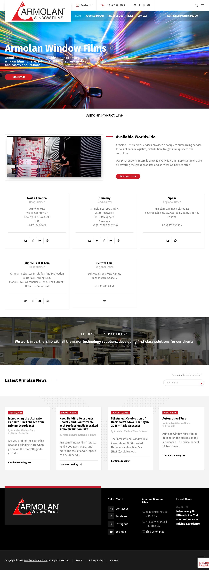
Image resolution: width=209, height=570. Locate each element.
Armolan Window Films (23, 430)
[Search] (196, 5)
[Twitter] (96, 240)
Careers (114, 560)
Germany (104, 198)
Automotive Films (174, 418)
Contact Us (87, 5)
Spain (172, 198)
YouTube (121, 531)
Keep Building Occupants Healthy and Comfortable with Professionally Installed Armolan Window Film (79, 424)
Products (170, 426)
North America (37, 198)
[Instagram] (144, 5)
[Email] (135, 5)
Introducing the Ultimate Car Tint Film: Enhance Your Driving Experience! (26, 422)
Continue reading (17, 462)
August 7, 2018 (69, 413)
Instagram (122, 524)
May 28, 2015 (170, 413)
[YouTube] (148, 5)
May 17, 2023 (16, 413)
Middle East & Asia (37, 263)
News (93, 435)
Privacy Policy (96, 560)
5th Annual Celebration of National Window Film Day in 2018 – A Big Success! (130, 422)
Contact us (122, 508)
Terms (79, 560)
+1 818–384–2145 (115, 5)
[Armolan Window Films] (38, 11)
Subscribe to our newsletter (187, 375)
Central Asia (104, 263)
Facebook (121, 516)
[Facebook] (139, 5)
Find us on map (155, 531)
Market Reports (19, 433)
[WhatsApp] (47, 240)
